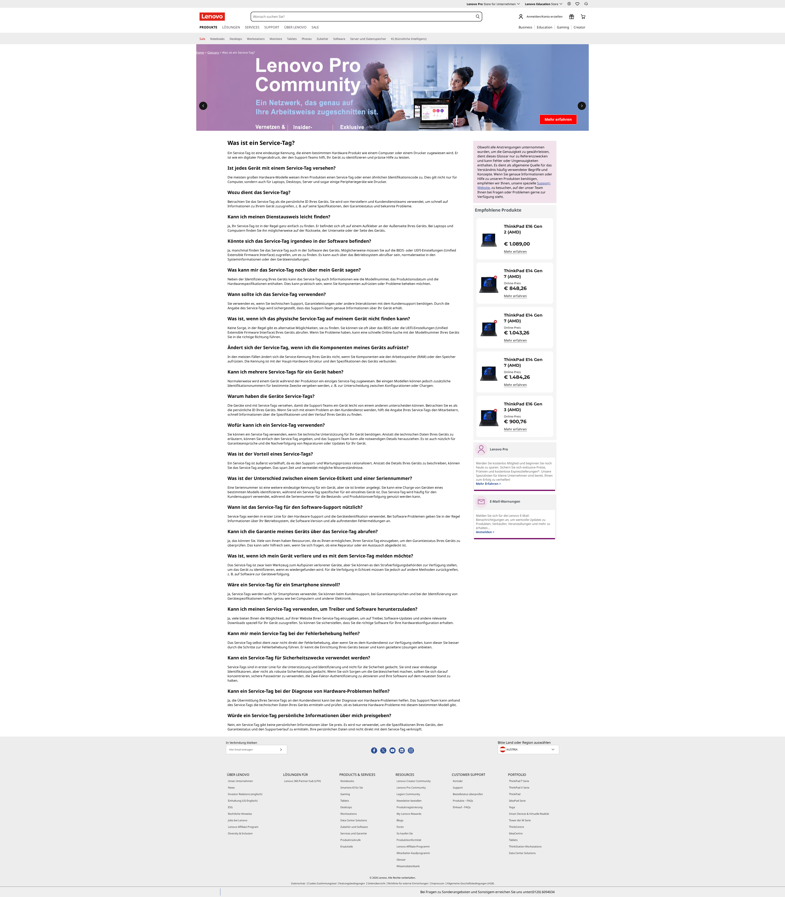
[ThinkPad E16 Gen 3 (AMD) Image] (489, 418)
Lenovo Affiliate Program (243, 827)
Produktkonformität (409, 840)
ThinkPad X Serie (519, 787)
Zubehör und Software (354, 827)
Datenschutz (298, 883)
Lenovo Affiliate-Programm (413, 846)
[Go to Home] (212, 16)
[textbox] (528, 749)
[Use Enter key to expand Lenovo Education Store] (561, 4)
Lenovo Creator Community (414, 781)
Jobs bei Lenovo (237, 820)
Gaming (345, 794)
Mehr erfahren (515, 251)
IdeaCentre (516, 833)
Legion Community (408, 794)
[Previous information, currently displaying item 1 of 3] (203, 106)
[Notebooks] (226, 39)
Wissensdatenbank (408, 866)
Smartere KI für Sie (351, 787)
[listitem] (515, 238)
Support (458, 787)
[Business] (533, 27)
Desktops (346, 807)
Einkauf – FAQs (462, 807)
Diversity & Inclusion (240, 833)
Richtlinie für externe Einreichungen (408, 883)
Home (200, 52)
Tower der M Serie (520, 820)
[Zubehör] (330, 39)
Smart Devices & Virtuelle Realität (529, 814)
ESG (230, 807)
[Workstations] (266, 39)
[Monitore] (284, 39)
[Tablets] (298, 39)
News (231, 787)
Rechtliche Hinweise (240, 814)
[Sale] (207, 39)
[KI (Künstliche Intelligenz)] (428, 39)
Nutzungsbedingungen (352, 883)
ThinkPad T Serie (519, 781)
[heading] (526, 229)
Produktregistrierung (410, 807)
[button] (569, 3)
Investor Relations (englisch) (245, 794)
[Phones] (313, 39)
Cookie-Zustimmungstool (322, 883)
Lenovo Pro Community (411, 787)
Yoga (512, 807)
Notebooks (347, 781)
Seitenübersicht (376, 883)
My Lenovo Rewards (409, 814)
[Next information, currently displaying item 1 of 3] (582, 106)
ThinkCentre (516, 827)
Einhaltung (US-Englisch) (243, 800)
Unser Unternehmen (240, 781)
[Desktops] (243, 39)
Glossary (213, 52)
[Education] (553, 27)
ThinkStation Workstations (525, 846)
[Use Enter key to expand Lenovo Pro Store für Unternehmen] (518, 4)
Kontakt (458, 781)
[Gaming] (570, 27)
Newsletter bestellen (409, 800)
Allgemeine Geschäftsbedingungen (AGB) (470, 883)
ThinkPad (514, 794)
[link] (586, 5)
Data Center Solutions (353, 820)
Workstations (348, 814)
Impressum (437, 883)
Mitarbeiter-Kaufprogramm (413, 853)
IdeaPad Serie (517, 800)
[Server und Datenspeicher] (388, 39)
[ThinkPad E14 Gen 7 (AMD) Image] (489, 284)
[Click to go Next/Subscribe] (280, 749)
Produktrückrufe (350, 840)
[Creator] (587, 27)
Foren (400, 827)
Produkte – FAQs (463, 800)
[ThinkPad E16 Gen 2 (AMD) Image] (489, 240)
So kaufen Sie (405, 833)
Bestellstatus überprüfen (468, 794)
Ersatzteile (346, 846)
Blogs (400, 820)
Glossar (401, 859)
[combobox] (362, 16)
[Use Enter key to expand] (565, 17)
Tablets (344, 800)
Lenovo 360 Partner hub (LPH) (302, 781)
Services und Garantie (353, 833)
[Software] (347, 39)
